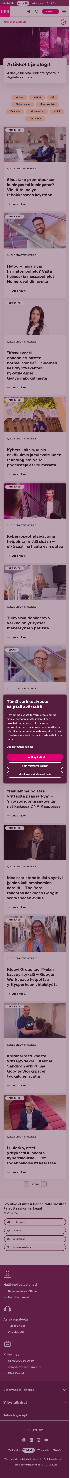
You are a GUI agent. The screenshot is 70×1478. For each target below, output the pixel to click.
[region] (35, 739)
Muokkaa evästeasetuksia (35, 774)
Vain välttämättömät (35, 765)
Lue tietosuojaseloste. (20, 746)
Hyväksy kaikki (35, 757)
